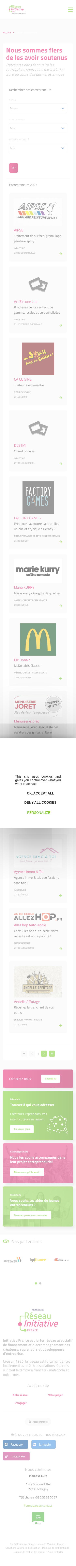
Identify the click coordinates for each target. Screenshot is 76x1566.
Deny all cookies (40, 802)
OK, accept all (40, 793)
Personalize (38, 812)
